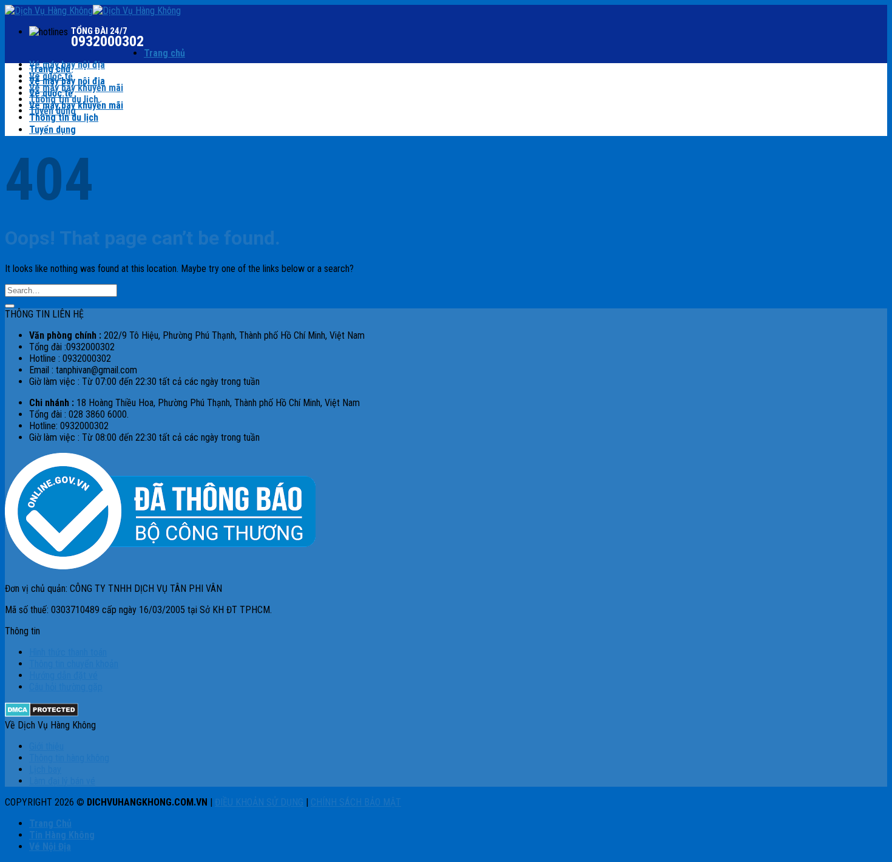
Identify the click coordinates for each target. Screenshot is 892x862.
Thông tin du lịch (63, 117)
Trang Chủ (50, 823)
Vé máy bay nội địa (67, 81)
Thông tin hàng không (69, 758)
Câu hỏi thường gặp (66, 687)
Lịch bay (45, 769)
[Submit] (10, 306)
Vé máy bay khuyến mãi (76, 87)
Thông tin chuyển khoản (73, 664)
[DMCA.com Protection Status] (41, 713)
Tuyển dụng (52, 129)
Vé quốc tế (51, 93)
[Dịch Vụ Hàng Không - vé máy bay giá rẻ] (93, 10)
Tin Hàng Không (62, 835)
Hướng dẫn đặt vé (63, 675)
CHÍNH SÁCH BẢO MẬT (356, 802)
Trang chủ (164, 53)
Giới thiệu (46, 746)
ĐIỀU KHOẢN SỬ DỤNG (259, 802)
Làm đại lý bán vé (62, 781)
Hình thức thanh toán (68, 652)
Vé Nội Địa (50, 846)
